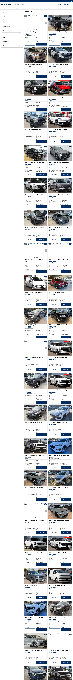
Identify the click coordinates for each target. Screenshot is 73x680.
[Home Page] (6, 4)
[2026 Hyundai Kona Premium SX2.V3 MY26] (35, 153)
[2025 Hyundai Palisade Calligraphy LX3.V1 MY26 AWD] (60, 23)
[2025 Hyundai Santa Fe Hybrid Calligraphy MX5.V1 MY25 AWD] (35, 250)
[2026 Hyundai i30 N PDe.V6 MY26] (35, 641)
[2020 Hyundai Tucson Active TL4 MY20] (60, 446)
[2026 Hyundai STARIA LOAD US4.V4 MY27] (60, 576)
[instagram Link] (71, 1)
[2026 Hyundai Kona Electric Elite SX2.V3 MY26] (60, 511)
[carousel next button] (46, 23)
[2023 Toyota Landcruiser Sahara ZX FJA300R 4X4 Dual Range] (60, 609)
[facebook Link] (69, 1)
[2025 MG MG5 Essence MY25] (60, 413)
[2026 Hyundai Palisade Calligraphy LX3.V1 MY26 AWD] (35, 88)
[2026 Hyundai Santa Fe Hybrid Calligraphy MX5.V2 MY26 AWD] (35, 55)
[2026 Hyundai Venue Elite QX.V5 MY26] (35, 543)
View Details (30, 44)
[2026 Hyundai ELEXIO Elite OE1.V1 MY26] (60, 120)
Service (59, 8)
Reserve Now (41, 44)
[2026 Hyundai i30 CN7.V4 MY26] (60, 218)
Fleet (53, 8)
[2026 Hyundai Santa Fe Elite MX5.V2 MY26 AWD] (35, 446)
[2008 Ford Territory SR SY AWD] (35, 23)
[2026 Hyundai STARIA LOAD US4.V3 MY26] (35, 283)
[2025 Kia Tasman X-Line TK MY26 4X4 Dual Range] (35, 381)
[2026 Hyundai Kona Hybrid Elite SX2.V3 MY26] (60, 88)
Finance (47, 8)
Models (24, 8)
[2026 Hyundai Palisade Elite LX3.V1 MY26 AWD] (60, 153)
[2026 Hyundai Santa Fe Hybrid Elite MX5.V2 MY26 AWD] (35, 511)
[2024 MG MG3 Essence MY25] (35, 413)
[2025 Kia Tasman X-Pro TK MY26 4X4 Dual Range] (35, 120)
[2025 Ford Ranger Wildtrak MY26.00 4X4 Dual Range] (35, 316)
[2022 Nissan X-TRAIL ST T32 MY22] (60, 478)
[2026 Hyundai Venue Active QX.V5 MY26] (35, 185)
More (71, 8)
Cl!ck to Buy (16, 8)
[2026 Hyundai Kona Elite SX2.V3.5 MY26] (60, 283)
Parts (65, 8)
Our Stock (31, 8)
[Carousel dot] (34, 29)
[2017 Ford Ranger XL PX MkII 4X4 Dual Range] (60, 641)
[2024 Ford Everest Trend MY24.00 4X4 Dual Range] (35, 609)
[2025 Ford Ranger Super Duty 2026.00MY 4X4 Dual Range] (60, 55)
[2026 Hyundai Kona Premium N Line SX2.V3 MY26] (35, 348)
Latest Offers (39, 8)
